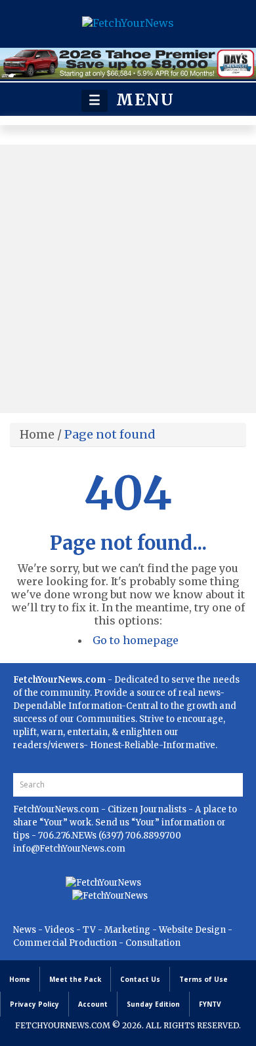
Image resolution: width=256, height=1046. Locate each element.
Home (37, 434)
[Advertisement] (128, 278)
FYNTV (210, 1004)
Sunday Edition (153, 1004)
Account (93, 1004)
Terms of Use (203, 979)
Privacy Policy (34, 1004)
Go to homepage (136, 640)
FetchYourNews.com (57, 809)
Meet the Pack (75, 979)
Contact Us (140, 979)
